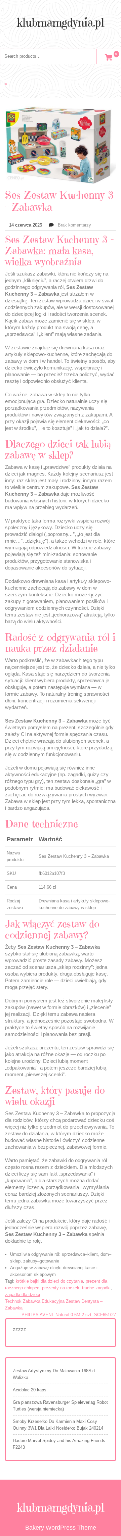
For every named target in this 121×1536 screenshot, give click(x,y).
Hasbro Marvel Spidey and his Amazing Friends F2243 (59, 1444)
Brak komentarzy (74, 225)
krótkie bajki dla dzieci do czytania (49, 1281)
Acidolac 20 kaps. (30, 1389)
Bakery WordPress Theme (60, 1527)
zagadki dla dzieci (22, 1294)
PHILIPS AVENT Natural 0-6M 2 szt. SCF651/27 (69, 1314)
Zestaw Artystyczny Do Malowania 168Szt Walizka (54, 1374)
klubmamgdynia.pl (60, 22)
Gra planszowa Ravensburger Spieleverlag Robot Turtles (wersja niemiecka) (60, 1405)
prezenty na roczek (60, 1287)
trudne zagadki (96, 1287)
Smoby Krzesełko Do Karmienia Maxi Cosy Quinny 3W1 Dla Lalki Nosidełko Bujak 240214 (58, 1425)
